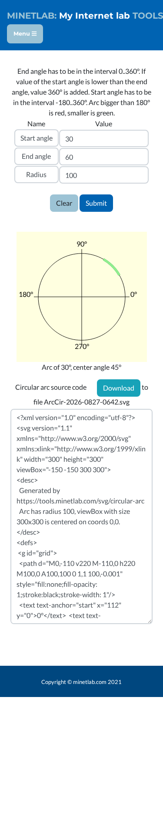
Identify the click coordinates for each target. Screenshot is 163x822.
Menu (22, 33)
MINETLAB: (32, 15)
